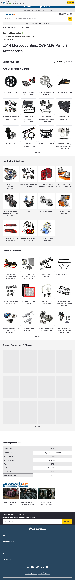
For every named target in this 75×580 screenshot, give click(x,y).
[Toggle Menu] (4, 14)
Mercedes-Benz (12, 27)
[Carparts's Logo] (11, 14)
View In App (70, 2)
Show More (37, 152)
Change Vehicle (8, 40)
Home (4, 27)
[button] (37, 3)
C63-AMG (21, 27)
